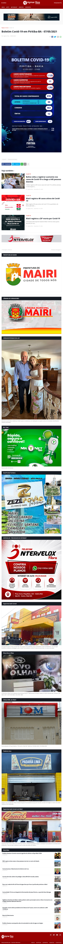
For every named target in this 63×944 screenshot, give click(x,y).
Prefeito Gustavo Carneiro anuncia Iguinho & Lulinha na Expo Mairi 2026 (22, 853)
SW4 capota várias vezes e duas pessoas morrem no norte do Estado (20, 861)
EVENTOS (21, 7)
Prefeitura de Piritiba (12, 159)
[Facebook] (52, 37)
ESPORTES (45, 942)
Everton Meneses (15, 942)
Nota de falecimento (8, 915)
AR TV (7, 7)
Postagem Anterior (7, 249)
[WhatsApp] (60, 37)
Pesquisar (57, 3)
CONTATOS (28, 7)
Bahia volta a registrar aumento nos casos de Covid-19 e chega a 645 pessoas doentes (43, 179)
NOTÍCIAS (38, 942)
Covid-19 (11, 27)
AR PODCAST (14, 7)
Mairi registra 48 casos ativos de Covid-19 (43, 199)
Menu (4, 3)
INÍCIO (3, 7)
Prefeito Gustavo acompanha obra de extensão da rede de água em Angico (22, 923)
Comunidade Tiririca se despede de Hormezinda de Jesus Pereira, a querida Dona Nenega (26, 892)
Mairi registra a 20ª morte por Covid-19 (43, 218)
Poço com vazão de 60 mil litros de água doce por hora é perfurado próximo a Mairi (24, 884)
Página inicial (5, 27)
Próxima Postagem (56, 249)
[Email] (58, 37)
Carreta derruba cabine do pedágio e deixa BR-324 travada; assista (20, 876)
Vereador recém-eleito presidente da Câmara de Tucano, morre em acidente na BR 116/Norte (25, 908)
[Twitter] (55, 37)
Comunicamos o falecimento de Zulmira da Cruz (15, 869)
